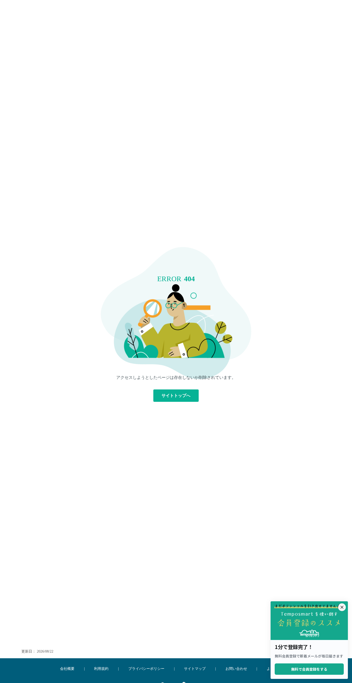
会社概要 (67, 669)
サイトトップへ (176, 395)
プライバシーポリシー (146, 669)
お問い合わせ (236, 669)
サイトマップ (195, 669)
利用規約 (101, 669)
